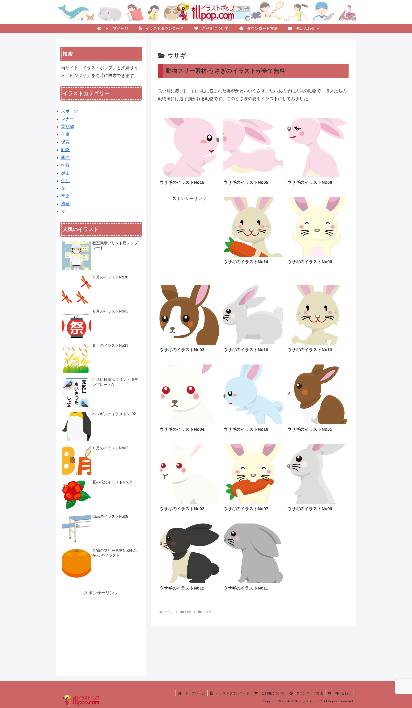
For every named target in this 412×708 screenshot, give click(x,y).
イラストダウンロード (231, 693)
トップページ (193, 693)
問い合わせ (341, 693)
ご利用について (271, 693)
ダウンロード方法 (308, 693)
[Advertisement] (189, 233)
